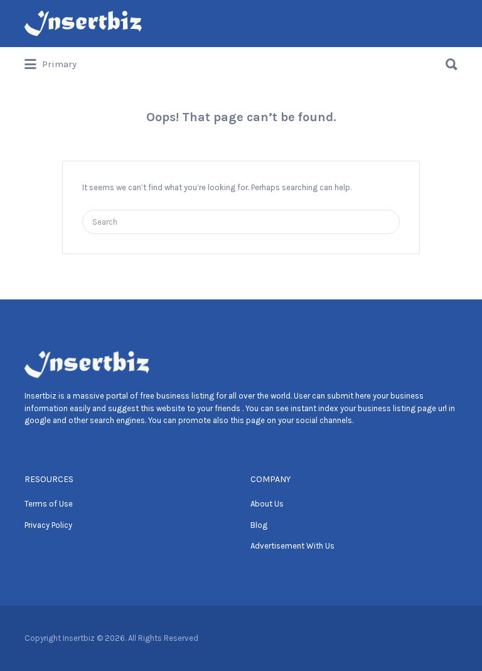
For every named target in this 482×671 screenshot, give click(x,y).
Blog (258, 525)
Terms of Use (48, 503)
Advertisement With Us (292, 545)
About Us (267, 503)
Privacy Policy (48, 525)
